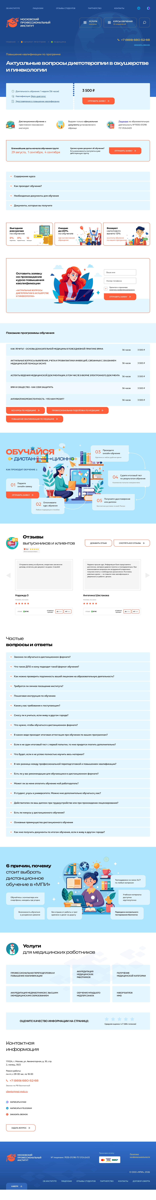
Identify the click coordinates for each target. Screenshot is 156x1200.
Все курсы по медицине (23, 410)
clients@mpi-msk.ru (17, 1091)
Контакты (119, 8)
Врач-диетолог (38, 96)
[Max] (148, 8)
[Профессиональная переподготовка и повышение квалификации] (38, 974)
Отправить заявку (97, 101)
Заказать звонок (19, 1114)
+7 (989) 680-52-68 (135, 39)
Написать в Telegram (21, 1108)
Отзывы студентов (65, 8)
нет (67, 611)
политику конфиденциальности (122, 290)
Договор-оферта (141, 1181)
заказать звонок (142, 44)
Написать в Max (18, 1102)
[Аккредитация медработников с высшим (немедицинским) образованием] (38, 994)
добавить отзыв (98, 543)
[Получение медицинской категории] (131, 974)
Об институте (13, 8)
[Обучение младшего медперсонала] (91, 994)
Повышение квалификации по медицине (32, 419)
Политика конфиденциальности (140, 1155)
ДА (59, 611)
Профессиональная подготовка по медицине (76, 410)
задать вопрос (18, 1128)
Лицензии (38, 8)
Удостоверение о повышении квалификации (37, 101)
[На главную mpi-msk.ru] (28, 19)
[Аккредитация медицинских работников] (91, 974)
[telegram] (138, 8)
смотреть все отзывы (130, 543)
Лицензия (123, 121)
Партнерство (94, 8)
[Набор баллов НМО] (131, 994)
